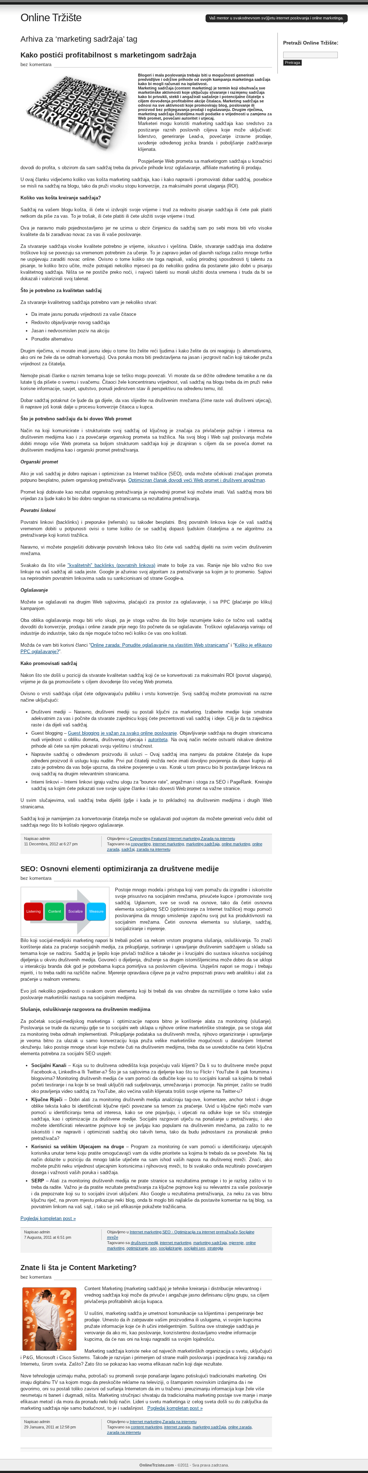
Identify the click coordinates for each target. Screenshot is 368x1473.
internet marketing (168, 844)
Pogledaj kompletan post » (48, 1218)
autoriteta (157, 739)
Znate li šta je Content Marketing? (78, 1267)
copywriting (141, 844)
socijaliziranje (170, 1248)
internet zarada (177, 1427)
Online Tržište (51, 17)
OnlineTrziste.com (156, 1465)
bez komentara (35, 64)
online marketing (236, 844)
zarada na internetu (153, 849)
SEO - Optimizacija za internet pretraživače (200, 1232)
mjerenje (236, 1243)
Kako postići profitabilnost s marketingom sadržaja (108, 55)
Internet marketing (184, 838)
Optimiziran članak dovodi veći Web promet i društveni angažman (196, 480)
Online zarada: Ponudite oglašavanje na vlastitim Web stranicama (159, 645)
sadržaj (127, 849)
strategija (215, 1248)
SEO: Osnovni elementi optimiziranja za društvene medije (119, 869)
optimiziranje (137, 1248)
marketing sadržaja (203, 844)
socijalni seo (194, 1248)
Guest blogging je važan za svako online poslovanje (122, 733)
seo (153, 1248)
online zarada (240, 1427)
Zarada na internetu (218, 838)
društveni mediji (144, 1243)
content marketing (146, 1427)
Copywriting (140, 838)
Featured (159, 838)
